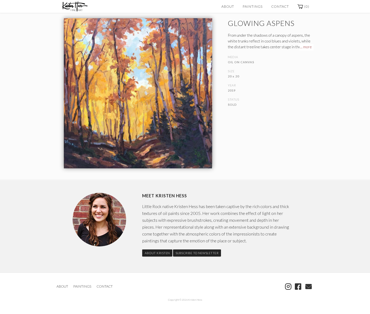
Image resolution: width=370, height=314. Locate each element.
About (227, 6)
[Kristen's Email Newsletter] (308, 286)
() (306, 6)
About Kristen (157, 253)
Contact (280, 6)
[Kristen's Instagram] (288, 286)
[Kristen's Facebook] (298, 286)
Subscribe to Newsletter (197, 253)
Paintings (253, 6)
